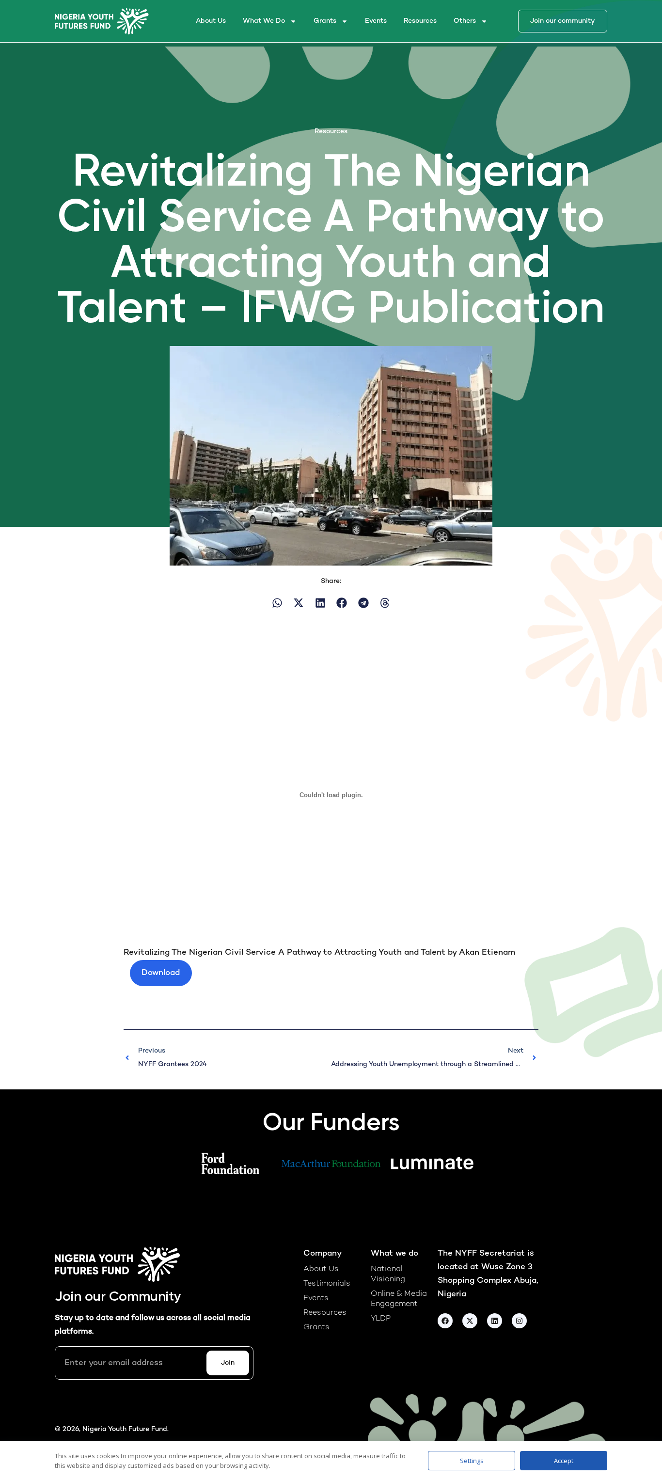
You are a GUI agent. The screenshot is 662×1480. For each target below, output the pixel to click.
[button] (277, 603)
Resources (420, 21)
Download (161, 973)
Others (465, 21)
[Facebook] (445, 1320)
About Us (211, 21)
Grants (325, 21)
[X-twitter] (469, 1320)
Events (376, 21)
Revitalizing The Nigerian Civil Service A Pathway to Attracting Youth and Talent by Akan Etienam (319, 952)
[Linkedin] (494, 1320)
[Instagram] (519, 1320)
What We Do (264, 21)
